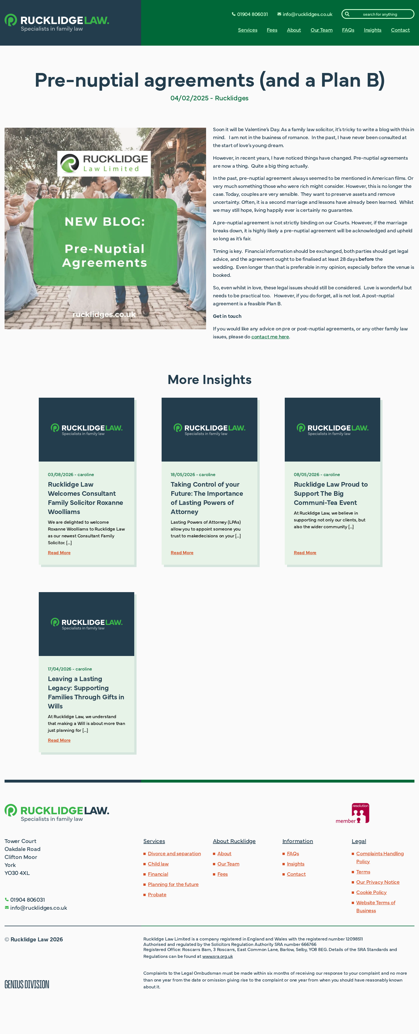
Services (247, 29)
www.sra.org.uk (217, 956)
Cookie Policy (371, 891)
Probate (157, 894)
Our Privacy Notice (378, 881)
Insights (373, 29)
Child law (158, 863)
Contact (400, 29)
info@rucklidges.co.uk (307, 13)
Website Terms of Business (375, 906)
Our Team (322, 29)
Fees (272, 29)
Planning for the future (173, 883)
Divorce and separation (174, 853)
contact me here (270, 336)
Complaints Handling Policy (380, 857)
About (294, 29)
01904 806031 (252, 13)
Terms (363, 871)
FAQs (348, 29)
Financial (158, 873)
